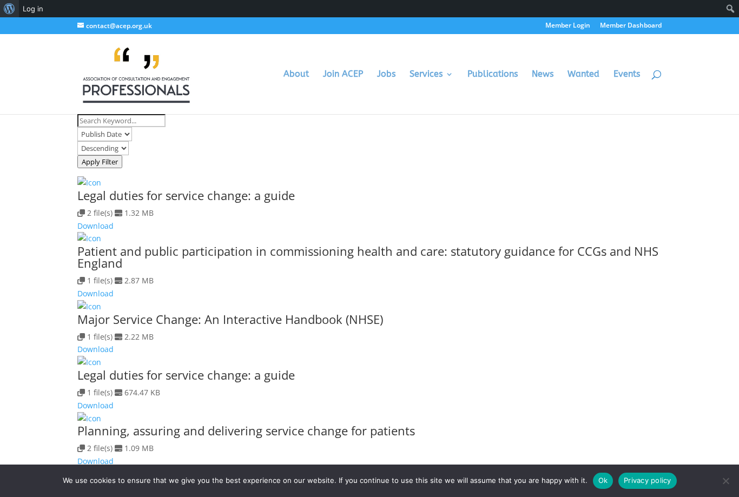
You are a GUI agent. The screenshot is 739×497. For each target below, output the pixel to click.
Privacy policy (647, 480)
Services (426, 74)
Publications (492, 74)
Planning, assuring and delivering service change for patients (246, 430)
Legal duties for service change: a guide (186, 195)
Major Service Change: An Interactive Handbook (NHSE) (230, 319)
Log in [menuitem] (33, 8)
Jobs (386, 74)
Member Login (567, 26)
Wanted (583, 74)
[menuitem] (9, 8)
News (542, 74)
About (296, 74)
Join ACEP (343, 74)
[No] (725, 480)
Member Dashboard (631, 26)
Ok (603, 480)
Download (95, 226)
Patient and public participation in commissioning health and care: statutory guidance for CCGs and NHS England (367, 257)
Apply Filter (100, 162)
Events (626, 74)
